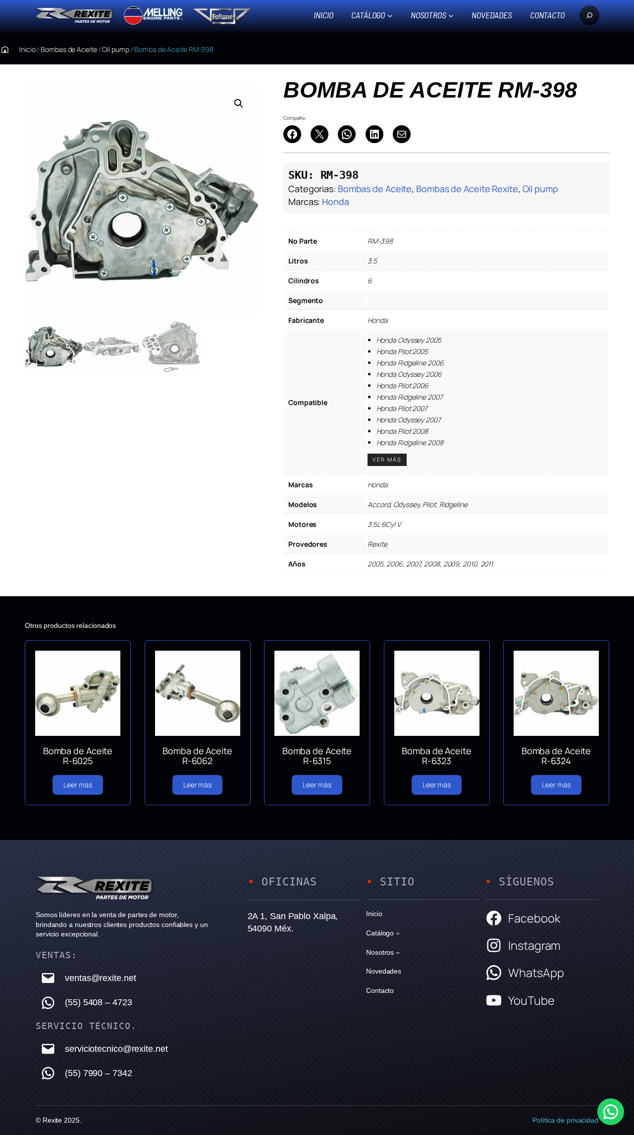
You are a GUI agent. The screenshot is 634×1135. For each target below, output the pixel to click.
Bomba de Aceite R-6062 (197, 756)
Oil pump (115, 49)
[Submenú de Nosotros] (451, 15)
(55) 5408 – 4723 (98, 1002)
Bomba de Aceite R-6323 (437, 756)
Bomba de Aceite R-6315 (317, 756)
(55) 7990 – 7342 (98, 1073)
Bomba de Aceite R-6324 (556, 756)
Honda (335, 201)
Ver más (387, 459)
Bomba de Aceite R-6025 (78, 756)
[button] (239, 103)
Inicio (323, 14)
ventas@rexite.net (100, 978)
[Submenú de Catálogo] (390, 15)
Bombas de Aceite (69, 49)
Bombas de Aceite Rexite (467, 189)
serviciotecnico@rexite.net (116, 1049)
